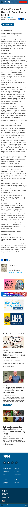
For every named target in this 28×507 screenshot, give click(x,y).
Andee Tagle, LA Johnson (8, 360)
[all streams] (26, 505)
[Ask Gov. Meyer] (14, 319)
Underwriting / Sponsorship (5, 483)
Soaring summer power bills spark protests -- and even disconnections (14, 390)
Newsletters (17, 468)
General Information (7, 468)
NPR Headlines (6, 256)
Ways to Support (18, 477)
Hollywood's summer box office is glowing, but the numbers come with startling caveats (14, 430)
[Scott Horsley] (4, 268)
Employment (17, 479)
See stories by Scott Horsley (15, 272)
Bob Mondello (5, 436)
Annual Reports (6, 477)
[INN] (3, 501)
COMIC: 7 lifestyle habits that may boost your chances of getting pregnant (14, 354)
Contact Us (17, 482)
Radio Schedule (18, 474)
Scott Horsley (9, 17)
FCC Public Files (6, 474)
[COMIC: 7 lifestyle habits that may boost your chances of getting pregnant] (13, 342)
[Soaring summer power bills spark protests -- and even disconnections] (13, 377)
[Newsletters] (14, 305)
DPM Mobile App (18, 471)
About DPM (5, 479)
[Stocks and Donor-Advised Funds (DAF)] (14, 284)
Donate (24, 2)
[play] (2, 505)
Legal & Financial (6, 471)
